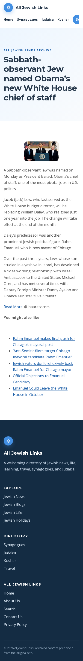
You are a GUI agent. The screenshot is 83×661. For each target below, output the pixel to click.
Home (8, 19)
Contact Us (13, 616)
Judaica (48, 19)
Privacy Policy (15, 624)
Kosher (63, 19)
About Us (12, 600)
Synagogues (27, 19)
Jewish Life (13, 512)
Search (9, 608)
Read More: (13, 306)
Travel (9, 568)
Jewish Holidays (17, 520)
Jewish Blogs (15, 504)
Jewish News (14, 496)
